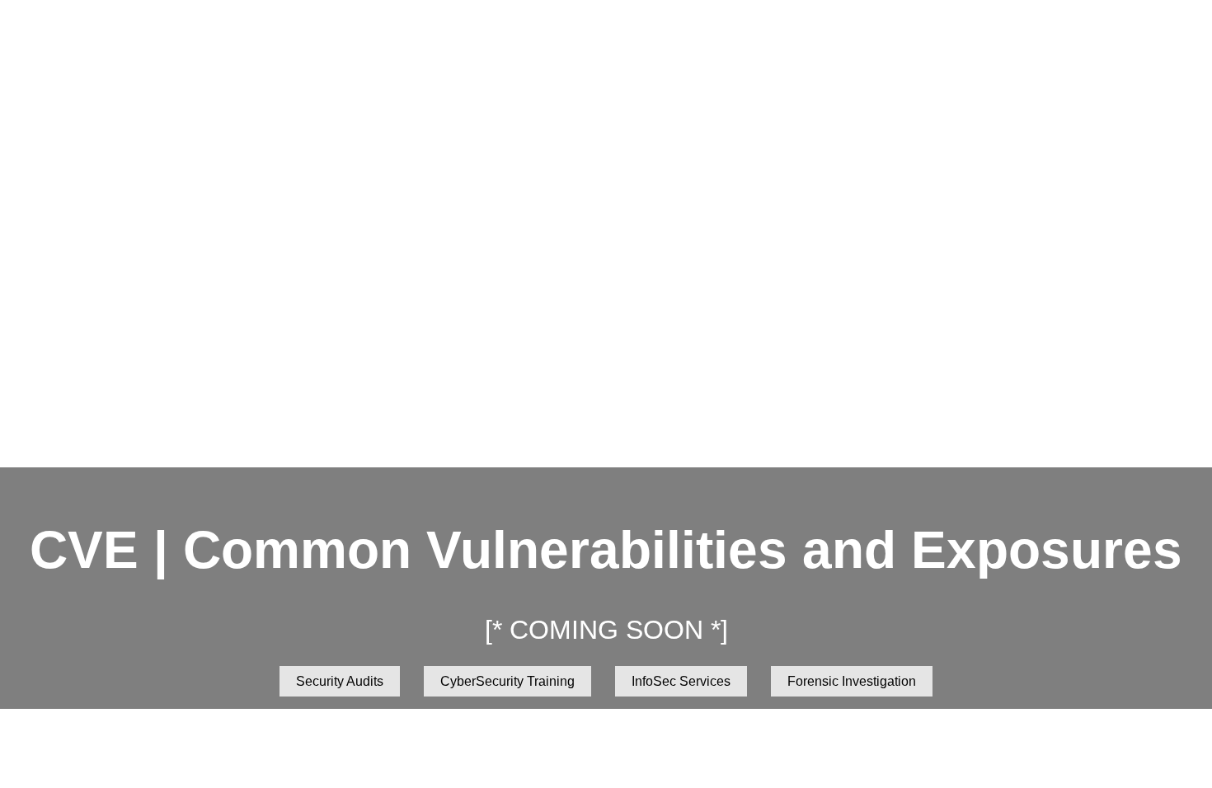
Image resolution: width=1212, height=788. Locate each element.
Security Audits (339, 681)
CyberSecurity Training (507, 681)
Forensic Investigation (851, 681)
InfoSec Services (681, 681)
